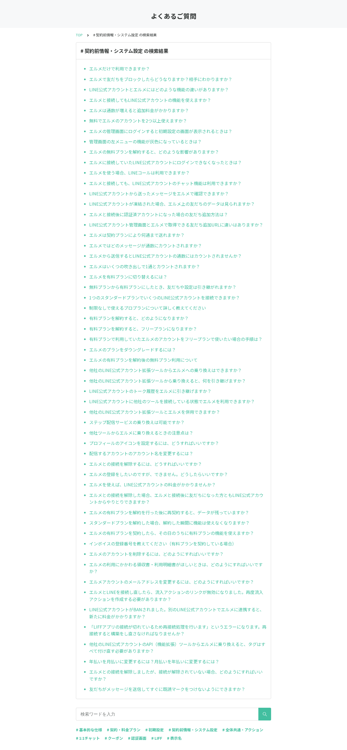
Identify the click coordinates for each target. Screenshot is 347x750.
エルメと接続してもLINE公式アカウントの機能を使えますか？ (150, 100)
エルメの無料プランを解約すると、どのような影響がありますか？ (154, 151)
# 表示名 (174, 738)
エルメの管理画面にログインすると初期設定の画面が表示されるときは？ (160, 131)
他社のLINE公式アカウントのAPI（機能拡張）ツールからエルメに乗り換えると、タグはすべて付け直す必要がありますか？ (177, 647)
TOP (79, 34)
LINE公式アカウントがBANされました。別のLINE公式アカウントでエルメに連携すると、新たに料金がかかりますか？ (176, 613)
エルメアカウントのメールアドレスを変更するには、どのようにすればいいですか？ (171, 581)
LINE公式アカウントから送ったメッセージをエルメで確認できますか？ (159, 193)
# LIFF (156, 738)
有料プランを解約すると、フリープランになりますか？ (143, 328)
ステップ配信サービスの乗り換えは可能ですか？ (137, 422)
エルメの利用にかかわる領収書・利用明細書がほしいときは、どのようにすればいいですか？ (176, 568)
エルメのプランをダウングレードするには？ (132, 349)
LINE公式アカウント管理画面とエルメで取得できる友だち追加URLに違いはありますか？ (176, 224)
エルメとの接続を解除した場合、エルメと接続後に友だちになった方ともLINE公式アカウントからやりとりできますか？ (176, 498)
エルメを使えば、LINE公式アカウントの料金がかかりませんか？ (152, 484)
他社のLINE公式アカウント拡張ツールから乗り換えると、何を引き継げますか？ (167, 380)
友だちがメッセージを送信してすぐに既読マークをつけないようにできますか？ (167, 689)
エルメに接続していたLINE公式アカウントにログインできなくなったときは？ (165, 162)
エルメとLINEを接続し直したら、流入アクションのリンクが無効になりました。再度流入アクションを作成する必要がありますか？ (176, 595)
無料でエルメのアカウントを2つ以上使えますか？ (138, 120)
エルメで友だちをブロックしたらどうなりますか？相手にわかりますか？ (160, 79)
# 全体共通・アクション (242, 729)
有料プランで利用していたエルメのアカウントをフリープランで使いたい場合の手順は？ (175, 339)
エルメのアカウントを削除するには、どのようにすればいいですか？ (156, 554)
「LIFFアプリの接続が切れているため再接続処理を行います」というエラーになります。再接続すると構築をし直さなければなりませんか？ (177, 630)
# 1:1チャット (88, 738)
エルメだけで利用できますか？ (119, 68)
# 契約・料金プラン (123, 729)
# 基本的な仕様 (89, 729)
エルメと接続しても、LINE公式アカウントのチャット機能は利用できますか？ (165, 183)
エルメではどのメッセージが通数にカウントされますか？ (145, 245)
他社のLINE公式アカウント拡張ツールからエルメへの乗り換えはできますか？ (165, 370)
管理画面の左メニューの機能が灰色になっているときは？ (145, 141)
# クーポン (114, 738)
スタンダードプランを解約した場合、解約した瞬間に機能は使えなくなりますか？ (169, 522)
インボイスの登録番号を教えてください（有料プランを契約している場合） (162, 543)
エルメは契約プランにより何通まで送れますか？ (137, 235)
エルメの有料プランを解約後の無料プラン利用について (143, 360)
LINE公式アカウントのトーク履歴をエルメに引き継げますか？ (150, 391)
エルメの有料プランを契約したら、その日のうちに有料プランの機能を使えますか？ (171, 533)
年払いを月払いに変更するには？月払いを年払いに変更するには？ (154, 661)
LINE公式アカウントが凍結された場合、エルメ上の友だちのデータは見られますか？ (172, 204)
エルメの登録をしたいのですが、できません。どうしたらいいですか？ (158, 474)
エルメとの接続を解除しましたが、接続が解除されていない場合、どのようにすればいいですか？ (176, 675)
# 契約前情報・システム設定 (193, 729)
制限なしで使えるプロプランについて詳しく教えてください (147, 308)
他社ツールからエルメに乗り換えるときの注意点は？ (141, 432)
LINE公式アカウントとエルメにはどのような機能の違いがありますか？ (159, 89)
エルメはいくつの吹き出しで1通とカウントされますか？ (144, 266)
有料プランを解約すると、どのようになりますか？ (139, 318)
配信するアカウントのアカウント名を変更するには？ (141, 453)
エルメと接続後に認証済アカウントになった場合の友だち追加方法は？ (158, 214)
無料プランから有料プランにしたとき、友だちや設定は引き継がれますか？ (162, 287)
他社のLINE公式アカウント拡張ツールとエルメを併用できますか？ (154, 412)
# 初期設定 (154, 729)
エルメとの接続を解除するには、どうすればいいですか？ (145, 464)
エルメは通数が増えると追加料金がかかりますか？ (139, 110)
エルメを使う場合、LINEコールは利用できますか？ (139, 172)
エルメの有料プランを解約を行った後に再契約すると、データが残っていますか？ (169, 512)
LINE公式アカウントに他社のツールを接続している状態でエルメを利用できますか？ (172, 401)
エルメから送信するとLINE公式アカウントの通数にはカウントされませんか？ (165, 256)
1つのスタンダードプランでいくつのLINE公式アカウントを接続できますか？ (164, 297)
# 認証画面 (137, 738)
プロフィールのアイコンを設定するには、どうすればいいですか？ (154, 443)
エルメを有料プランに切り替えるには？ (128, 276)
